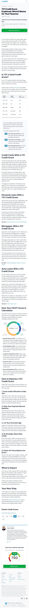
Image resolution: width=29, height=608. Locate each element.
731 (3, 519)
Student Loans (11, 579)
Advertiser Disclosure (21, 605)
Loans (10, 576)
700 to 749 (10, 6)
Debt (2, 577)
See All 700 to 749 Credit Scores (9, 513)
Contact (19, 576)
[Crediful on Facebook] (22, 598)
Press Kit (19, 577)
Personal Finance (12, 577)
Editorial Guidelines (21, 579)
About (19, 574)
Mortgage (3, 582)
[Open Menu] (26, 1)
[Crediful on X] (24, 598)
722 (19, 516)
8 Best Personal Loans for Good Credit (17, 222)
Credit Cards (4, 579)
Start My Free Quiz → (14, 30)
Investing (10, 574)
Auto (2, 581)
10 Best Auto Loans (12, 303)
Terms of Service (7, 605)
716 (7, 516)
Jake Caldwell (10, 528)
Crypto (10, 581)
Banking (3, 576)
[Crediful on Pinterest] (26, 598)
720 (11, 516)
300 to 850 (16, 87)
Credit (3, 574)
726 (23, 516)
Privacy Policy (13, 605)
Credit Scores (4, 6)
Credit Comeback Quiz (14, 499)
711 (3, 516)
